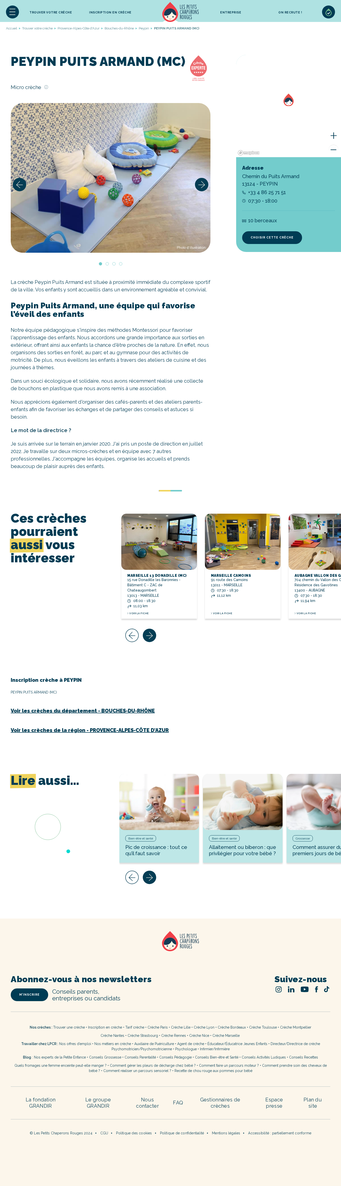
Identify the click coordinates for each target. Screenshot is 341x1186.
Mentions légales (226, 1133)
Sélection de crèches (328, 11)
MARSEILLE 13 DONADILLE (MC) (157, 576)
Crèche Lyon (204, 1027)
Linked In (291, 989)
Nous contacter (147, 1103)
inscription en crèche (110, 12)
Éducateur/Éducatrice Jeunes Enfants (237, 1044)
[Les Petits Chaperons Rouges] (170, 948)
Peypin (144, 28)
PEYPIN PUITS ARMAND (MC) (34, 692)
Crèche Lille (180, 1027)
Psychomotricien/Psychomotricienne (142, 1049)
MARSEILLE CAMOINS (231, 576)
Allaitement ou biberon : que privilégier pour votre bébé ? (242, 850)
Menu (12, 11)
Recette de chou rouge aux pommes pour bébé (213, 1071)
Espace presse (274, 1103)
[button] (12, 11)
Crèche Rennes (173, 1036)
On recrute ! (290, 12)
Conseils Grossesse (105, 1057)
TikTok (326, 989)
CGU (104, 1133)
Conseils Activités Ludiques (264, 1057)
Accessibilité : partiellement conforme (279, 1133)
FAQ (178, 1103)
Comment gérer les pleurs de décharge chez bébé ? (153, 1065)
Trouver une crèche (69, 1027)
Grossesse (303, 838)
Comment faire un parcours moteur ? (229, 1065)
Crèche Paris (158, 1027)
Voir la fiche (139, 613)
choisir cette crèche (272, 237)
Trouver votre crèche (50, 12)
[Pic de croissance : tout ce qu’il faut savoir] (159, 802)
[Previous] (19, 184)
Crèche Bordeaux (232, 1027)
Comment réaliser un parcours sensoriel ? (137, 1071)
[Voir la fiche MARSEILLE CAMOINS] (243, 542)
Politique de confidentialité (182, 1133)
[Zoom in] (334, 136)
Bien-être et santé (140, 838)
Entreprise (230, 12)
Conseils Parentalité (140, 1057)
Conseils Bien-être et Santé (216, 1057)
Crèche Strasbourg (143, 1036)
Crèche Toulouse (263, 1027)
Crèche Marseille (226, 1036)
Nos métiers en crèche (112, 1044)
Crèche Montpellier (295, 1027)
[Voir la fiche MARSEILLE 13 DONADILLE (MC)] (159, 542)
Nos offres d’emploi (75, 1044)
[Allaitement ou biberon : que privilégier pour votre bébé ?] (243, 802)
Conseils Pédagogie (175, 1057)
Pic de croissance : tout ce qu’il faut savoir (156, 850)
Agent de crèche (190, 1044)
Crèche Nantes (112, 1036)
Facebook (316, 989)
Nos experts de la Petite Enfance (60, 1057)
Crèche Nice (199, 1036)
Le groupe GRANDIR (98, 1103)
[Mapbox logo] (249, 153)
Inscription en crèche (105, 1027)
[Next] (201, 184)
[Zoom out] (334, 150)
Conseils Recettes (303, 1057)
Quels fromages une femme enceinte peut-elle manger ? (60, 1065)
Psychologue (186, 1049)
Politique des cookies (134, 1133)
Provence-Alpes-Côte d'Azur (79, 28)
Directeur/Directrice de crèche (295, 1044)
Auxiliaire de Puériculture (154, 1044)
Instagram (279, 989)
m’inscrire (29, 994)
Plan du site (313, 1103)
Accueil (180, 12)
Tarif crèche (134, 1027)
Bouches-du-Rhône (119, 28)
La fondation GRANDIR (41, 1103)
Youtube (305, 989)
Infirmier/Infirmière (215, 1049)
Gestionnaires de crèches (220, 1103)
